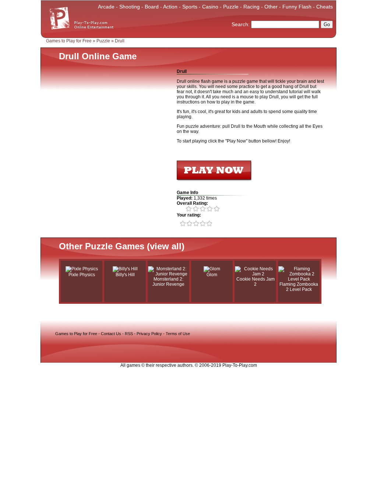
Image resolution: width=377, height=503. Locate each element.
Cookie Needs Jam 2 (255, 282)
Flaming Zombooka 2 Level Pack (298, 287)
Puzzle (231, 7)
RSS (129, 333)
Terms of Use (178, 333)
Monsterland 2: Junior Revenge (168, 282)
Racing (251, 7)
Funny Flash (296, 7)
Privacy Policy (149, 333)
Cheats (324, 7)
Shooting (129, 7)
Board (152, 7)
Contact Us (111, 333)
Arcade (106, 7)
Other (271, 7)
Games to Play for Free (69, 40)
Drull (119, 40)
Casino (210, 7)
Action (170, 7)
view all (166, 246)
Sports (189, 7)
